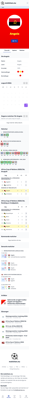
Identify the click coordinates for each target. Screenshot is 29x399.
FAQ (17, 367)
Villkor (23, 367)
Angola (8, 190)
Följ (15, 41)
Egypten (8, 182)
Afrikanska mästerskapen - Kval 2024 (14, 159)
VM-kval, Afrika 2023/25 (10, 150)
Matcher (22, 50)
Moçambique (9, 213)
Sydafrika (8, 185)
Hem (3, 7)
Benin (7, 216)
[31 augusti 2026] (27, 116)
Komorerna (9, 229)
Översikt (7, 50)
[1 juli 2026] (24, 83)
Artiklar (4, 367)
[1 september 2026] (27, 83)
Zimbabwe (9, 194)
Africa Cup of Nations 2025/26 (12, 141)
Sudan (7, 220)
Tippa (11, 367)
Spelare (14, 50)
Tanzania (8, 223)
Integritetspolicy (14, 369)
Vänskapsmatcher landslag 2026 (13, 132)
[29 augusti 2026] (24, 116)
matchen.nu (14, 362)
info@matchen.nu (19, 390)
